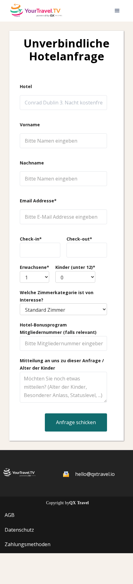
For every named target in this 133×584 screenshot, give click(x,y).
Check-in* (31, 239)
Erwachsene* (34, 267)
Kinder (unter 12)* (75, 267)
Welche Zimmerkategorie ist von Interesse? (56, 296)
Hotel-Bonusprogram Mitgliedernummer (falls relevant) (58, 328)
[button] (117, 11)
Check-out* (79, 239)
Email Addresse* (38, 201)
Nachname (32, 163)
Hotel (26, 86)
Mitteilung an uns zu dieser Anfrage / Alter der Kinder (62, 364)
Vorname (30, 125)
